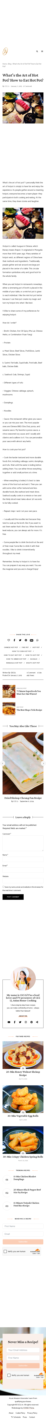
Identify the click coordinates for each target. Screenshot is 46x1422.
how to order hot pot (16, 659)
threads (37, 1022)
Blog (9, 64)
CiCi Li (7, 86)
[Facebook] (14, 640)
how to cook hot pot (21, 651)
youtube (9, 1022)
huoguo (33, 659)
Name (5, 855)
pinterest (31, 1022)
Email (5, 865)
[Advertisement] (23, 23)
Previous (2, 763)
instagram (25, 1022)
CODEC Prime (28, 1408)
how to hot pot (33, 655)
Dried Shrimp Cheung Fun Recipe (23, 797)
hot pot (36, 647)
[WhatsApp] (37, 640)
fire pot (25, 647)
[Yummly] (31, 640)
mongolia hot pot (14, 663)
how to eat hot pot (13, 655)
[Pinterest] (26, 640)
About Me (23, 1016)
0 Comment (27, 86)
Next (43, 763)
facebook (14, 1022)
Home (5, 64)
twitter (20, 1022)
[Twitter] (20, 640)
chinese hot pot (11, 647)
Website (5, 876)
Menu (42, 51)
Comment (7, 834)
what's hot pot (33, 663)
